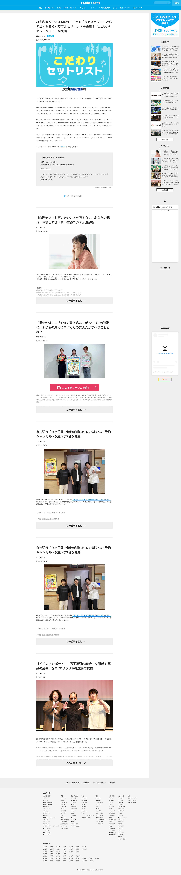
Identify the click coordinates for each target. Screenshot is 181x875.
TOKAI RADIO (85, 800)
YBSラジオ (73, 815)
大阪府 (45, 856)
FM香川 (110, 821)
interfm (63, 804)
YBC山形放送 (46, 824)
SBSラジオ (84, 811)
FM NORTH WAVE (47, 804)
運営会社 (112, 783)
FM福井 (72, 813)
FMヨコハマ (63, 817)
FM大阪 (97, 808)
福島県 (84, 847)
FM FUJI (72, 817)
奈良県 (71, 856)
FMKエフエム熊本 (122, 817)
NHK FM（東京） (132, 802)
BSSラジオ (111, 798)
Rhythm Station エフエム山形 (51, 826)
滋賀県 (64, 856)
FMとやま (73, 804)
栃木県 (51, 849)
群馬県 (58, 849)
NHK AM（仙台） (47, 834)
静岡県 (58, 853)
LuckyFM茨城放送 (65, 819)
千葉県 (71, 849)
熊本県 (64, 860)
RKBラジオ (120, 798)
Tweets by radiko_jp (165, 210)
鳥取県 (58, 858)
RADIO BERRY (64, 824)
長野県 (58, 851)
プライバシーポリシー (99, 783)
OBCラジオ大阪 (99, 802)
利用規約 (86, 783)
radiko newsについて (73, 783)
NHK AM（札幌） (47, 832)
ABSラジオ (45, 819)
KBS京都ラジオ (99, 817)
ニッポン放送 (64, 802)
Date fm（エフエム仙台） (49, 817)
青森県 (51, 847)
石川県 (64, 851)
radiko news (90, 2)
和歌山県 (78, 856)
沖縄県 (91, 860)
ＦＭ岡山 (111, 804)
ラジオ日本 (63, 811)
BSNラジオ (73, 798)
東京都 (77, 849)
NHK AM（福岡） (122, 839)
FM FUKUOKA (121, 806)
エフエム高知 (112, 830)
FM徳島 (110, 817)
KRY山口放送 (112, 811)
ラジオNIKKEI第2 (132, 800)
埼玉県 (64, 849)
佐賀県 (51, 860)
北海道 (45, 847)
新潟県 (45, 851)
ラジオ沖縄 (120, 834)
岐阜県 (51, 853)
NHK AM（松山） (113, 834)
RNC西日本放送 (112, 819)
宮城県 (64, 847)
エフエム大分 (121, 821)
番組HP (63, 147)
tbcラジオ (45, 815)
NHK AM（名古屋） (75, 826)
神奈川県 (84, 849)
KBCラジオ (120, 800)
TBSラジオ (63, 798)
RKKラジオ (120, 815)
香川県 (77, 858)
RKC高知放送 (112, 828)
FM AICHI (84, 806)
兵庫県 (51, 856)
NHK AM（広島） (113, 832)
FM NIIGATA (74, 800)
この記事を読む (74, 300)
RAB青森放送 (46, 806)
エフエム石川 (74, 808)
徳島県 (84, 858)
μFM (119, 830)
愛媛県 (90, 858)
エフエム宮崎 (121, 826)
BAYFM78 (63, 813)
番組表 (176, 3)
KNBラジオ (73, 802)
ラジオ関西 (98, 811)
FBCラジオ (73, 811)
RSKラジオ (111, 802)
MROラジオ (73, 806)
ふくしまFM (46, 830)
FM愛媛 (110, 826)
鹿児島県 (84, 860)
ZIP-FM (83, 804)
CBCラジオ (84, 798)
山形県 (77, 847)
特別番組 (50, 36)
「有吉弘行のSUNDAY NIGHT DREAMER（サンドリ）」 (91, 499)
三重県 (64, 853)
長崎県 (58, 860)
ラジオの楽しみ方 (104, 8)
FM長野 (72, 821)
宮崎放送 (120, 824)
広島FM (110, 808)
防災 (40, 8)
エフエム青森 (46, 808)
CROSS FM (120, 804)
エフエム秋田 (46, 821)
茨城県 (45, 849)
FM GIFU (84, 808)
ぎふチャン (84, 802)
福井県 (77, 851)
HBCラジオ (46, 798)
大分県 (71, 860)
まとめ (115, 8)
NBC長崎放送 (121, 811)
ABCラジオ (98, 798)
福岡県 (45, 860)
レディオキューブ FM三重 (88, 815)
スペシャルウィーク (70, 8)
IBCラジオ (45, 811)
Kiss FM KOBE (99, 813)
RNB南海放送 (112, 824)
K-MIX (83, 813)
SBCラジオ (73, 819)
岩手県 (58, 847)
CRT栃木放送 (64, 821)
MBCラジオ (121, 828)
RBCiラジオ (121, 832)
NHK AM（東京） (65, 828)
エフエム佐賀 (121, 808)
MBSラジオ (98, 800)
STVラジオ (45, 800)
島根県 (64, 858)
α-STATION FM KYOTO (101, 819)
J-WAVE (62, 808)
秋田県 (71, 847)
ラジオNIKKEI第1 (76, 196)
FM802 (97, 806)
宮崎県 (77, 860)
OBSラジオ (120, 819)
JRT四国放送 (111, 815)
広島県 (51, 858)
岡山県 (45, 858)
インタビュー (83, 8)
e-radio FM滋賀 (99, 815)
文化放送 (63, 800)
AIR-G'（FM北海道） (48, 802)
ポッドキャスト (49, 8)
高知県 (97, 858)
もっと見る (164, 139)
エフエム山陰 (112, 800)
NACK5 (62, 815)
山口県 (71, 858)
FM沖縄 (120, 836)
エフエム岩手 (46, 813)
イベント (93, 8)
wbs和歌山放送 (99, 821)
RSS (166, 379)
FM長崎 (120, 813)
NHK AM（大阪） (100, 824)
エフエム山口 (112, 813)
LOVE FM (120, 802)
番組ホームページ (46, 169)
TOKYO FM (63, 806)
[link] (163, 207)
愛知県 (45, 853)
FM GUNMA (64, 826)
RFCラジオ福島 (46, 828)
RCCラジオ (111, 806)
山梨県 (51, 851)
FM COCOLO (99, 804)
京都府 (58, 856)
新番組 (59, 8)
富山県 (71, 851)
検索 (168, 2)
